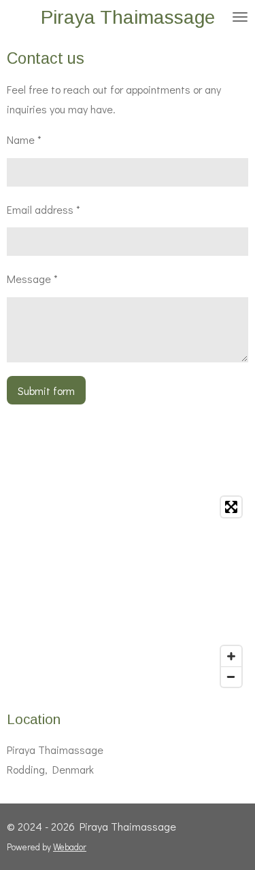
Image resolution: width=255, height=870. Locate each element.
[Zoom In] (231, 656)
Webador (69, 847)
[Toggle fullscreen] (231, 507)
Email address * (43, 209)
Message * (32, 278)
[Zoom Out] (231, 676)
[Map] (127, 592)
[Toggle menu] (240, 17)
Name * (24, 139)
